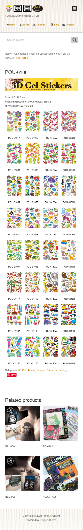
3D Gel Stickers (26, 370)
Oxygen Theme (48, 520)
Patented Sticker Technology (44, 53)
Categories (20, 53)
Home (8, 53)
